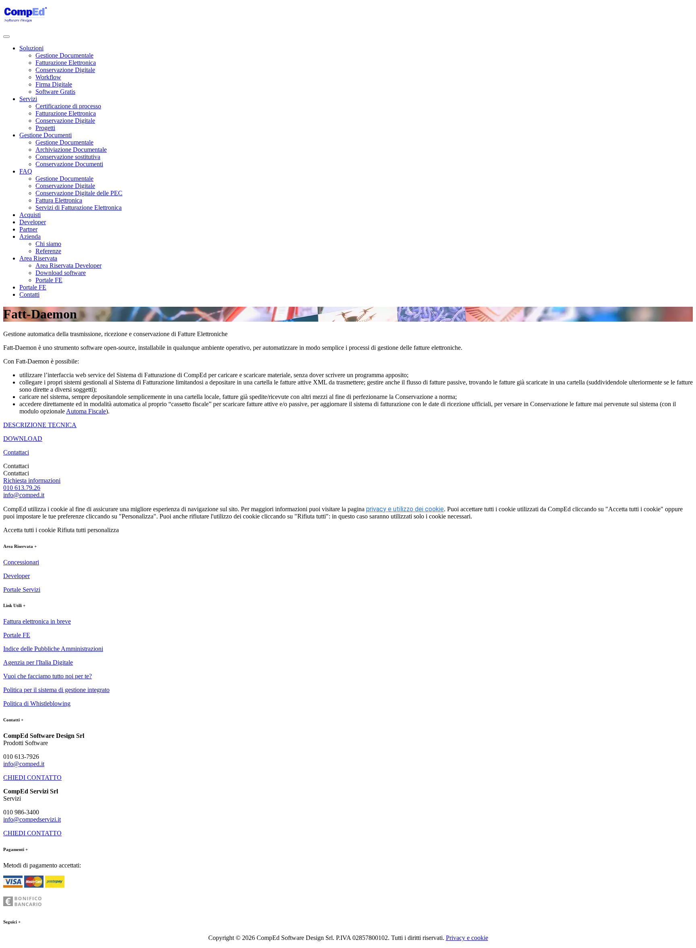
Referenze (48, 251)
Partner (28, 229)
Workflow (48, 77)
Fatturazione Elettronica (65, 62)
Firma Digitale (53, 84)
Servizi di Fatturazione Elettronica (78, 207)
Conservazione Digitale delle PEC (78, 193)
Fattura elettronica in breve (37, 621)
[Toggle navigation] (6, 36)
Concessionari (21, 562)
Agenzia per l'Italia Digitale (38, 662)
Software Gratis (55, 91)
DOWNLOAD (22, 438)
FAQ (25, 171)
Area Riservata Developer (68, 265)
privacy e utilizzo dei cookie (405, 509)
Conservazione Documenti (69, 164)
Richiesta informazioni (31, 480)
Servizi (28, 98)
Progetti (45, 127)
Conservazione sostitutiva (67, 156)
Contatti (29, 294)
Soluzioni (31, 48)
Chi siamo (48, 243)
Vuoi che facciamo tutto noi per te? (47, 676)
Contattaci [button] (16, 452)
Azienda (30, 236)
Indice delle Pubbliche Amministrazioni (53, 648)
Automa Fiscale (86, 411)
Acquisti (30, 214)
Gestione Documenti (45, 135)
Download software (60, 272)
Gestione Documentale (64, 55)
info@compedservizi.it (32, 819)
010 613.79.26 (21, 487)
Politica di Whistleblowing (36, 703)
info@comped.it (23, 495)
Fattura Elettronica (58, 200)
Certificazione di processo (68, 106)
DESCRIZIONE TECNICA (40, 424)
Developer (32, 222)
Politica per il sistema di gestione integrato (56, 689)
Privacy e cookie (467, 937)
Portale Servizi (21, 589)
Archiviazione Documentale (71, 149)
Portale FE (48, 280)
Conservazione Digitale (65, 69)
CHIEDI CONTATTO (32, 777)
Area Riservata (38, 258)
